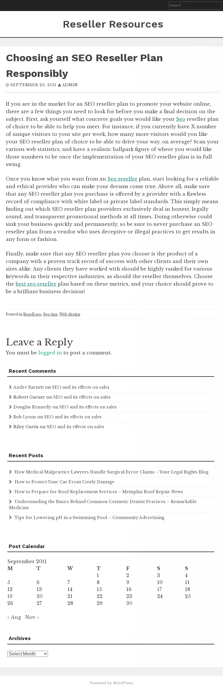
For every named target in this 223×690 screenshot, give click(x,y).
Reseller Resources (113, 24)
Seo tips (50, 314)
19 (9, 596)
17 (159, 589)
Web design (69, 314)
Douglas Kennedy (32, 407)
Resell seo (32, 314)
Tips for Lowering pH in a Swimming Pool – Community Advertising (89, 517)
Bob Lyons (24, 416)
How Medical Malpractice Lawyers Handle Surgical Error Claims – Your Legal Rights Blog (111, 472)
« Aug (14, 617)
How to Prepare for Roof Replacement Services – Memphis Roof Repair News (99, 491)
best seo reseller (36, 284)
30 (129, 603)
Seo (180, 119)
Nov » (32, 617)
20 (40, 596)
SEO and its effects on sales (80, 387)
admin (70, 85)
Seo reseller (122, 179)
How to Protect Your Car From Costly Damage (64, 481)
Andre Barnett (28, 387)
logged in (50, 353)
